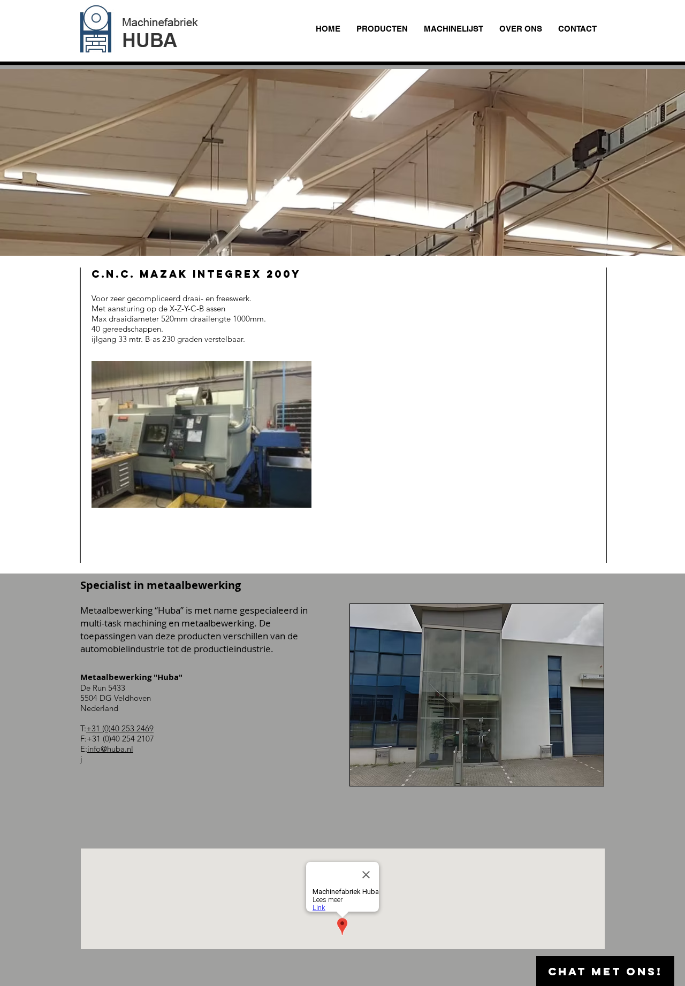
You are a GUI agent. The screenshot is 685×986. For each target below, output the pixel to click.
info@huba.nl (110, 749)
